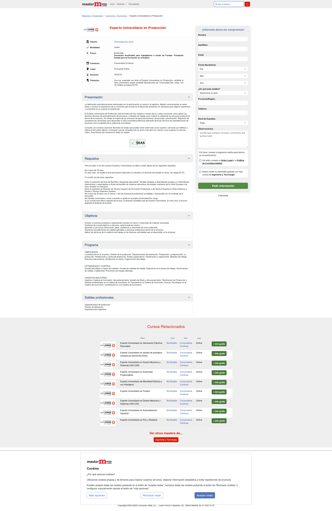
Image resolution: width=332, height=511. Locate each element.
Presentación (94, 97)
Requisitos (92, 158)
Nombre (202, 34)
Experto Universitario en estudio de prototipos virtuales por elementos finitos (141, 354)
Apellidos (203, 44)
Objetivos (91, 215)
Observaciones (205, 128)
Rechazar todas (152, 495)
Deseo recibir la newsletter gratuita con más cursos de (222, 173)
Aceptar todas (205, 495)
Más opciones (97, 495)
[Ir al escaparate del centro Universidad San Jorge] (96, 29)
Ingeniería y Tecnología (166, 439)
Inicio (112, 3)
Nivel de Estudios (206, 118)
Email (201, 54)
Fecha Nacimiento (207, 64)
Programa (91, 244)
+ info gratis (219, 343)
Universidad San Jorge (123, 41)
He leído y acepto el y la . (223, 162)
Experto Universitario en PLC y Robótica (138, 419)
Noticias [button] (121, 3)
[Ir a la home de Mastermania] (94, 4)
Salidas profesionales (99, 297)
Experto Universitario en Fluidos (135, 390)
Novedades (134, 3)
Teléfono (202, 108)
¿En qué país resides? (209, 89)
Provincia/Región (206, 99)
